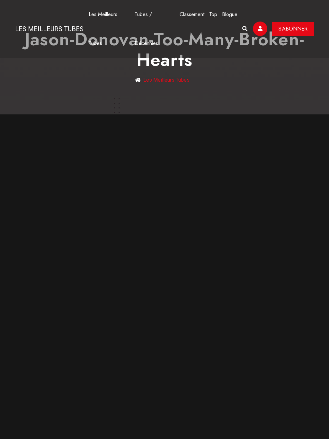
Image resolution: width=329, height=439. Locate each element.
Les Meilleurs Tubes (49, 29)
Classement (192, 14)
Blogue (229, 14)
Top (213, 14)
